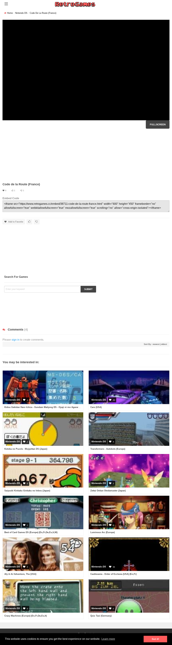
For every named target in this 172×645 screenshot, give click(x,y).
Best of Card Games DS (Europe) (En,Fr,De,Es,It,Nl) (30, 532)
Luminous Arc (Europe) (102, 532)
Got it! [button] (155, 639)
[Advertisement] (86, 155)
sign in (15, 339)
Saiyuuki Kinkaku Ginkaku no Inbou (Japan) (27, 490)
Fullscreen (158, 124)
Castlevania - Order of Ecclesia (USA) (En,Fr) (113, 574)
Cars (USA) (96, 407)
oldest (164, 344)
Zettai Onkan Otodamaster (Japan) (108, 490)
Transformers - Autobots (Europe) (107, 449)
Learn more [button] (108, 638)
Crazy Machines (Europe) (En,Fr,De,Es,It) (25, 616)
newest (156, 344)
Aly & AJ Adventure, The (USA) (20, 574)
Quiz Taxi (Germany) (101, 616)
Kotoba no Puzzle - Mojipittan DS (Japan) (25, 449)
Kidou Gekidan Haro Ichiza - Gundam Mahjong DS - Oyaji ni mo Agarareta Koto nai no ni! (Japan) (55, 407)
